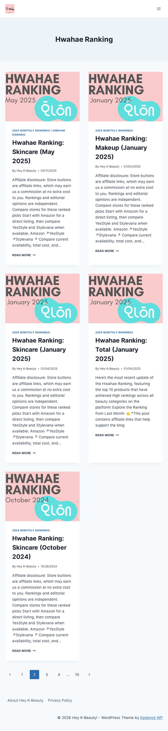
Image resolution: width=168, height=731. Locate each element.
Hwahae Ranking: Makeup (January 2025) (121, 148)
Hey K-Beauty (26, 170)
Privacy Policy (60, 700)
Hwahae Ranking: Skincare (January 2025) (39, 349)
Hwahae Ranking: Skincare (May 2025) (38, 152)
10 (77, 674)
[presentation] (42, 96)
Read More (24, 255)
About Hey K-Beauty (25, 700)
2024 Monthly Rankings (31, 530)
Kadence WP (151, 717)
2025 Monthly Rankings (31, 130)
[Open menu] (159, 8)
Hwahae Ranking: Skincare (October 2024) (39, 547)
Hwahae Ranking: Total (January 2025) (121, 349)
